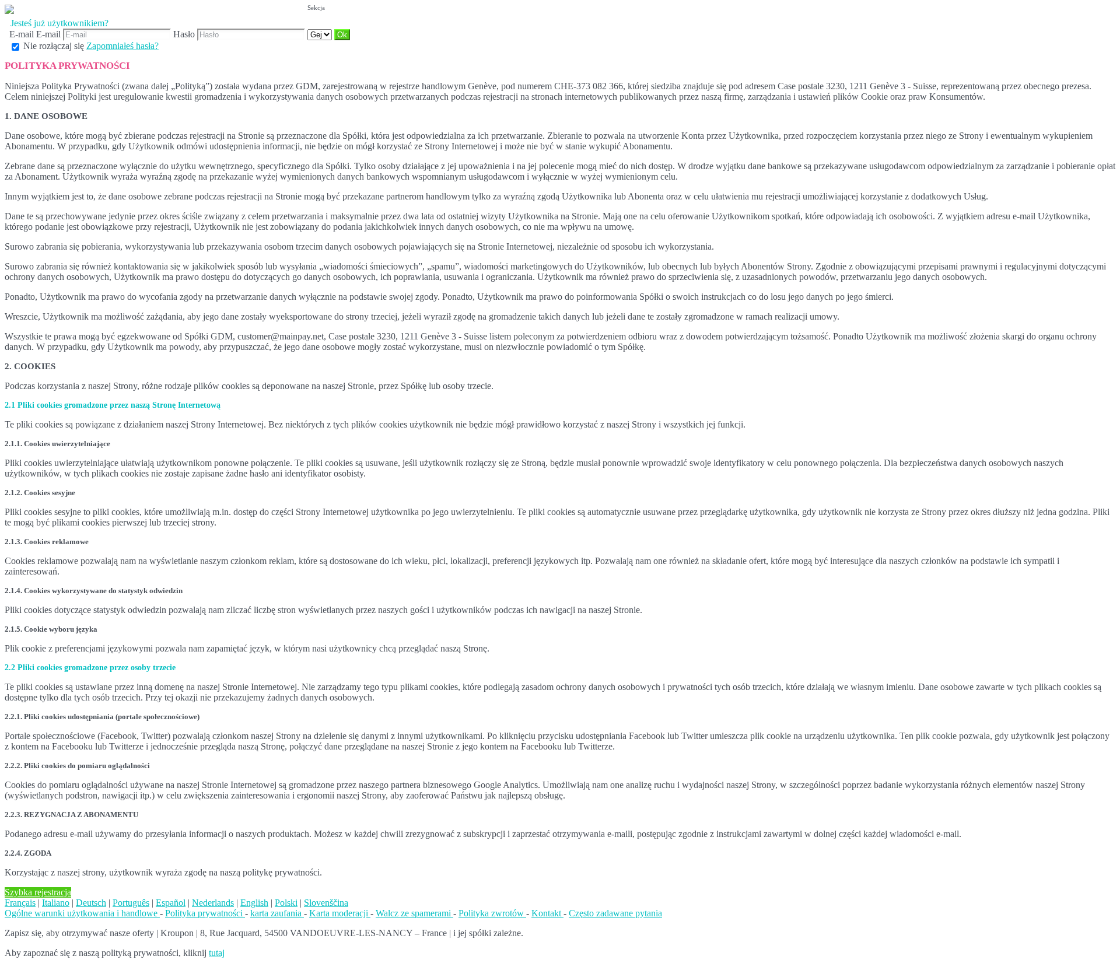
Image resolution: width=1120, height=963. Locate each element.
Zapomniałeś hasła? (122, 46)
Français (20, 903)
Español (171, 903)
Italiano (55, 903)
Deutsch (91, 903)
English (254, 903)
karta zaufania (277, 913)
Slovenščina (326, 903)
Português (131, 903)
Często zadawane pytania (615, 913)
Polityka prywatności (205, 913)
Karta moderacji (339, 913)
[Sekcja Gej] (320, 34)
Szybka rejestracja (38, 892)
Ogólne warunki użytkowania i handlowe (82, 913)
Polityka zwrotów (492, 913)
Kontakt (547, 913)
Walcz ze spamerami (414, 913)
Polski (286, 903)
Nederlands (213, 903)
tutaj (217, 953)
